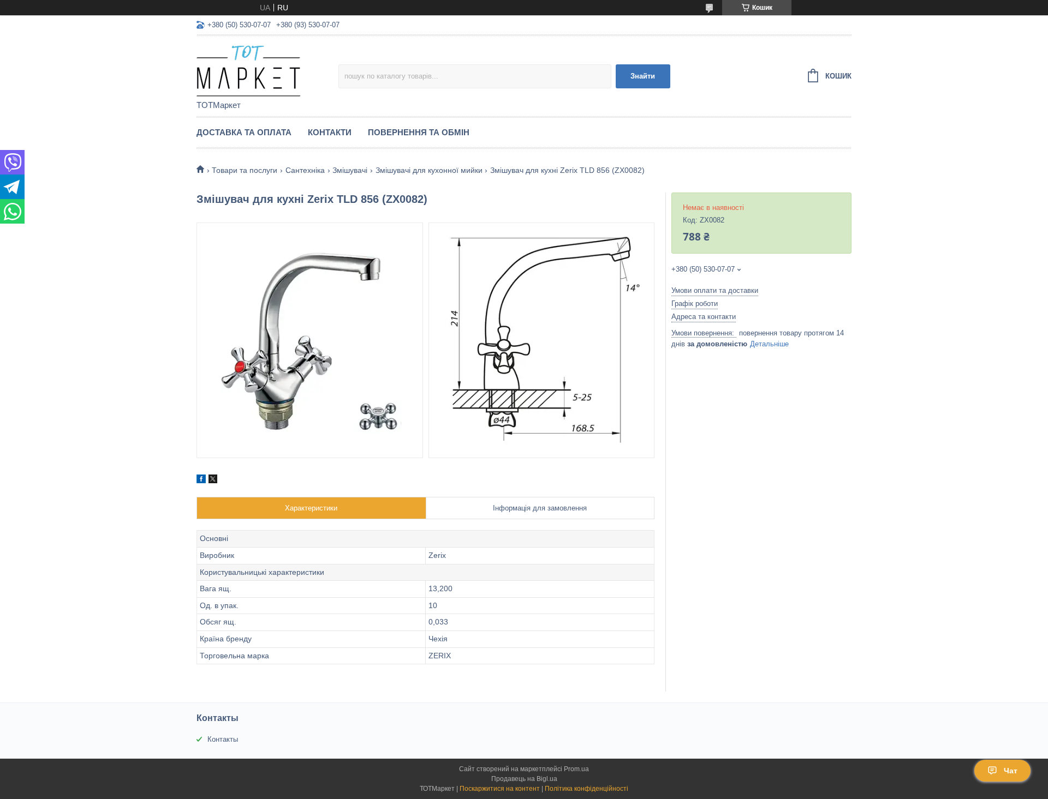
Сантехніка (305, 170)
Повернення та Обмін (418, 132)
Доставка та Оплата (243, 132)
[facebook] (201, 480)
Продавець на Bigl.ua (524, 779)
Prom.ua (576, 769)
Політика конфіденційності (586, 788)
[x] (213, 480)
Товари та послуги (244, 170)
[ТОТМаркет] (267, 68)
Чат (1010, 770)
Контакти (330, 132)
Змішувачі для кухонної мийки (429, 170)
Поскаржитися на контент (500, 788)
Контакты (222, 739)
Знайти (642, 76)
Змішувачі (349, 170)
